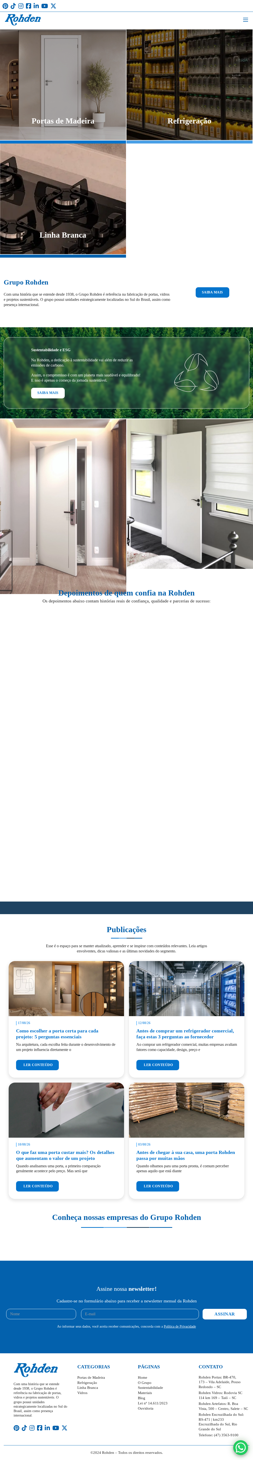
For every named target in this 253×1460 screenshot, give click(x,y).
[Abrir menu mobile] (245, 20)
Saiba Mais (212, 292)
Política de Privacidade (180, 1326)
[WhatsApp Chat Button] (240, 1447)
